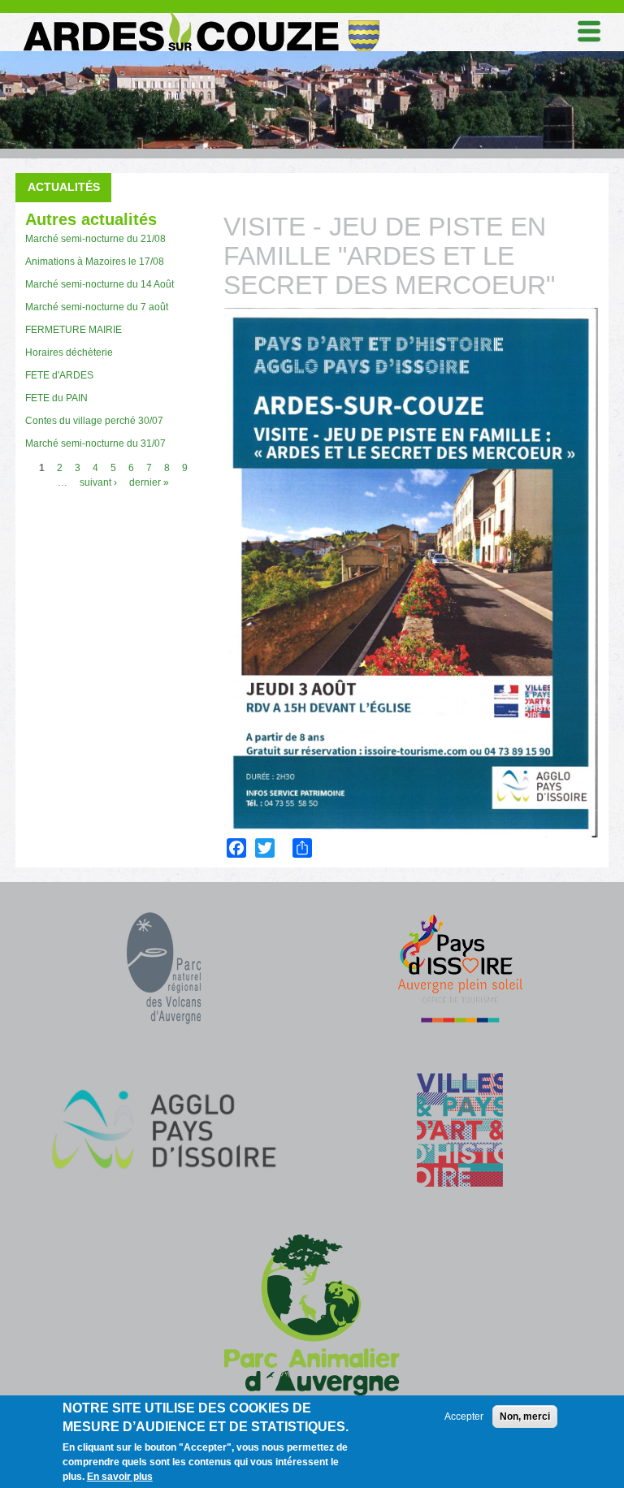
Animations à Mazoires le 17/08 (94, 261)
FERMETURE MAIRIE (73, 329)
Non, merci (525, 1416)
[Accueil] (199, 15)
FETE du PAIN (56, 398)
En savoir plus (120, 1476)
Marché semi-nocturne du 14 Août (99, 284)
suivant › (98, 482)
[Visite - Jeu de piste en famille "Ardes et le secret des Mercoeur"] (410, 572)
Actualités (64, 186)
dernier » (149, 482)
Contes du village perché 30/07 (94, 420)
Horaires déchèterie (69, 352)
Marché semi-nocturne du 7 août (96, 307)
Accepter (463, 1416)
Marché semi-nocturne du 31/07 (95, 443)
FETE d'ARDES (59, 375)
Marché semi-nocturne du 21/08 (95, 238)
